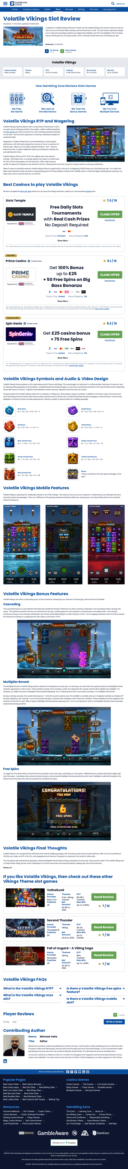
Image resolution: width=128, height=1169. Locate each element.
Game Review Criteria (96, 1120)
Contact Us (90, 1114)
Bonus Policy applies (102, 309)
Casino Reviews (10, 1114)
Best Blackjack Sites (32, 1096)
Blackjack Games (74, 1090)
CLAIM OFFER (110, 214)
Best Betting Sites (47, 1087)
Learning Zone (109, 9)
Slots (58, 9)
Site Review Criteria (74, 1120)
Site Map (113, 1123)
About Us (120, 3)
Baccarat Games (93, 1090)
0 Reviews (69, 52)
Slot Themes (28, 1111)
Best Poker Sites (31, 1093)
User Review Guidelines (94, 1123)
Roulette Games (105, 1087)
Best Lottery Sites (11, 1099)
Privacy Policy (105, 1114)
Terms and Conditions (76, 1117)
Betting (81, 9)
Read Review (110, 220)
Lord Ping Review (10, 1123)
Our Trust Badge (73, 1123)
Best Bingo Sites (34, 1090)
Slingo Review (33, 1117)
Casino (47, 9)
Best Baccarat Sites (11, 1093)
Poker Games (88, 1087)
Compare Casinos (31, 9)
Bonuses (69, 9)
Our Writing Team (74, 1114)
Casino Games (72, 1084)
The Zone (94, 9)
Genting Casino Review (13, 1117)
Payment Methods (11, 1111)
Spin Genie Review (34, 1120)
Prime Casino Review (31, 1123)
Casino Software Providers (32, 1114)
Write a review (114, 1021)
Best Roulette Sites (11, 1096)
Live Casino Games (105, 1084)
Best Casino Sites (11, 1084)
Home (15, 9)
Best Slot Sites (29, 1087)
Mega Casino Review (12, 1120)
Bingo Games (72, 1087)
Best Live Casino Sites (13, 1090)
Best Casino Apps (11, 1087)
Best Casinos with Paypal (33, 1099)
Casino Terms (44, 1111)
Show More (63, 240)
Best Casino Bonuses (31, 1084)
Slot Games (88, 1084)
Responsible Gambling (100, 1117)
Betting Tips (54, 1099)
